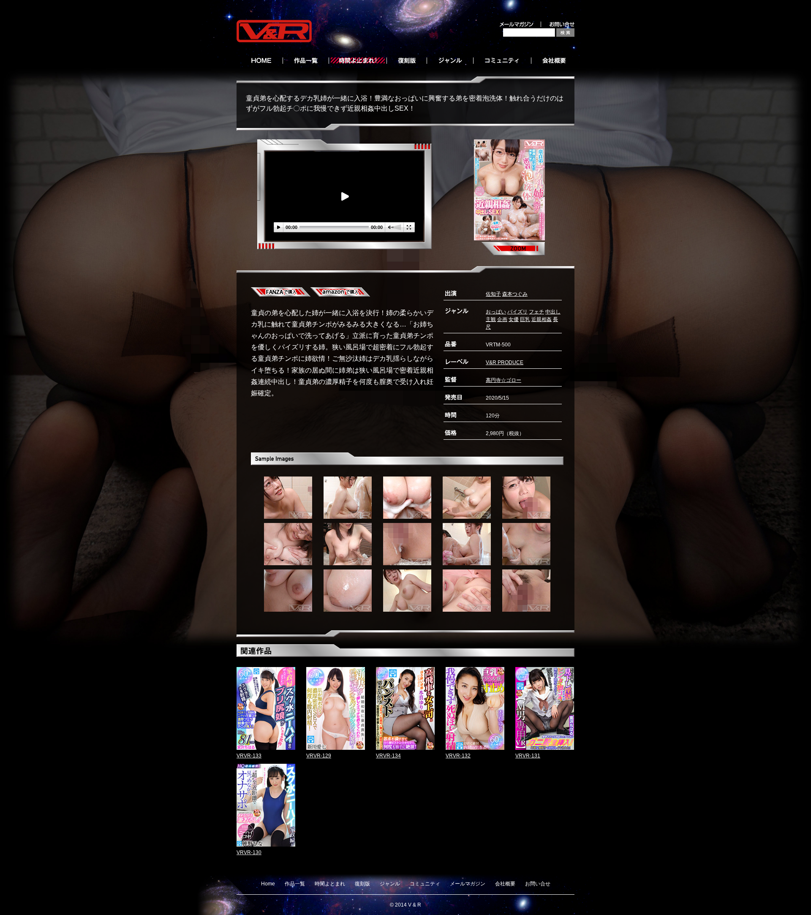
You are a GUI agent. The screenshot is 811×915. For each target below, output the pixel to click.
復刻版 (362, 884)
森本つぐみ (515, 294)
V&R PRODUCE (504, 362)
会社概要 (505, 884)
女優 (514, 319)
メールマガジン (467, 884)
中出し (553, 312)
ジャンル (390, 884)
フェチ (536, 312)
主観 (491, 319)
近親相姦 (541, 319)
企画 (502, 319)
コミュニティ (425, 884)
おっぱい (496, 312)
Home (268, 884)
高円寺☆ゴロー (503, 380)
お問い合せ (537, 884)
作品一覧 (295, 884)
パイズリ (517, 312)
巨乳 (525, 319)
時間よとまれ (330, 884)
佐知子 (493, 294)
